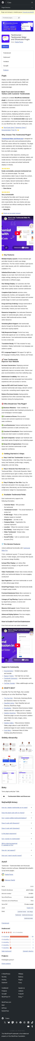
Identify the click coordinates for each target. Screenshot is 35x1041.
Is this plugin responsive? (9, 833)
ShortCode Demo (9, 127)
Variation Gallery (9, 723)
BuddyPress (5, 1011)
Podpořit (21, 994)
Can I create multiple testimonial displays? (14, 818)
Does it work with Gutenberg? (11, 828)
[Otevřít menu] (32, 2)
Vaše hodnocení (6, 951)
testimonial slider (28, 918)
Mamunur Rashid (10, 880)
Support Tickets (9, 676)
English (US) (30, 908)
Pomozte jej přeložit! (28, 12)
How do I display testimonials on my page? (15, 807)
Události (20, 991)
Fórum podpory (6, 963)
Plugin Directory (6, 7)
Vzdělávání (5, 988)
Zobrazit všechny (28, 951)
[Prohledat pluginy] (19, 17)
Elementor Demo (20, 127)
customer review (22, 911)
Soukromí (4, 982)
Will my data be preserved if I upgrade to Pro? (9, 844)
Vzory (20, 982)
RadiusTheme (19, 42)
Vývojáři (5, 66)
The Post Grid (8, 698)
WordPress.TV (6, 997)
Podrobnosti (7, 53)
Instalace (6, 61)
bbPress (4, 1008)
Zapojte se (21, 988)
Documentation (6, 130)
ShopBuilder (7, 708)
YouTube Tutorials (9, 683)
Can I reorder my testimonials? (11, 839)
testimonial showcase (27, 915)
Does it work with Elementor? (10, 823)
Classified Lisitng (9, 703)
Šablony (20, 977)
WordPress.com (6, 1002)
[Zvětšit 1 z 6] (14, 742)
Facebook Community (10, 678)
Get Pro (14, 130)
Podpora (5, 70)
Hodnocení (6, 57)
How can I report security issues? (12, 855)
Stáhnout (5, 46)
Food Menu (7, 730)
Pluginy (20, 979)
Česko (7, 1018)
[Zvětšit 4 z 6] (31, 757)
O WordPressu (6, 974)
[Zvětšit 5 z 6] (14, 772)
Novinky (4, 977)
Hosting (4, 979)
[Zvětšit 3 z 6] (14, 757)
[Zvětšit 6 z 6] (31, 772)
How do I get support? (8, 850)
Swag (20, 997)
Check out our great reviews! (12, 213)
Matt (3, 1005)
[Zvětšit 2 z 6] (31, 742)
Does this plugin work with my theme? (13, 813)
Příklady (20, 974)
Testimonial (18, 915)
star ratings (30, 911)
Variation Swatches (10, 713)
